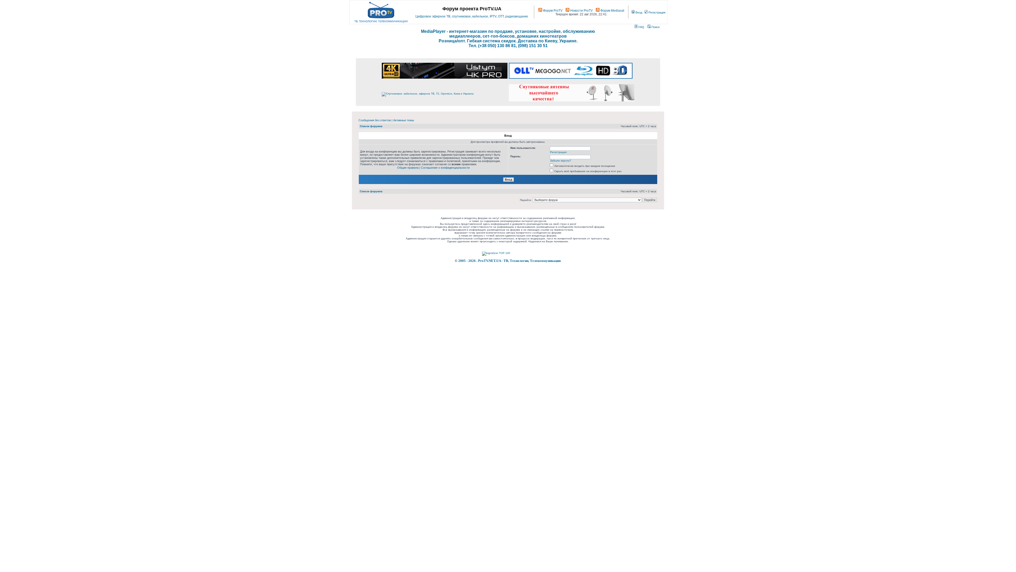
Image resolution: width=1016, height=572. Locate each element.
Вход (638, 12)
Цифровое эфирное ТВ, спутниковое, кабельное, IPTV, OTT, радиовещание (471, 16)
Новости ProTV (581, 10)
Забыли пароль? (560, 160)
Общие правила (408, 167)
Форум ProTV (552, 10)
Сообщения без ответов (375, 120)
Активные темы (403, 120)
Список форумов (371, 126)
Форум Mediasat (612, 10)
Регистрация (656, 12)
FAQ (641, 27)
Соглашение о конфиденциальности (445, 167)
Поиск (655, 27)
